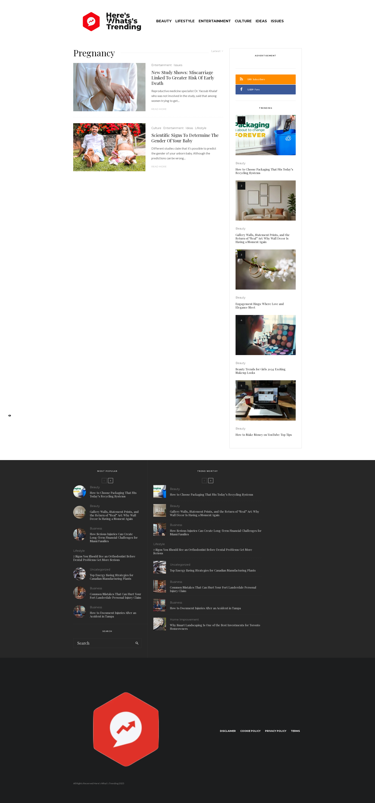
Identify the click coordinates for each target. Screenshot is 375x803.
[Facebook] (8, 386)
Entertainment (215, 21)
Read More (159, 109)
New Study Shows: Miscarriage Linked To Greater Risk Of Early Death (182, 78)
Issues (277, 21)
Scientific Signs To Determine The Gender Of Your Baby (185, 137)
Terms (295, 730)
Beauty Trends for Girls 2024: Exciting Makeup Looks (261, 370)
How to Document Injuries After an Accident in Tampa (113, 614)
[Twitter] (8, 392)
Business (96, 528)
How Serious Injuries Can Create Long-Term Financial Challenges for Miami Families (114, 537)
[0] (8, 416)
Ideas (261, 21)
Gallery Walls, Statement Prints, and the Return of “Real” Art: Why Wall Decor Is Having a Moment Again (263, 238)
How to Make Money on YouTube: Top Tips (264, 434)
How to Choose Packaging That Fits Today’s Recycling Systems (264, 171)
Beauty (163, 21)
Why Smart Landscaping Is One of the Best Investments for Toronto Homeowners (215, 626)
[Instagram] (8, 398)
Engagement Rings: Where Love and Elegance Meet (260, 305)
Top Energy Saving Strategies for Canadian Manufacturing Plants (111, 576)
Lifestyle (185, 21)
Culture (243, 21)
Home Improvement (184, 619)
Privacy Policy (275, 730)
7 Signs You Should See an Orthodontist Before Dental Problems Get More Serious (104, 558)
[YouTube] (8, 404)
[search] (137, 643)
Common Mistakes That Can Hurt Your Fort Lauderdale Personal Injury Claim (115, 595)
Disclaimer (228, 730)
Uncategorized (100, 569)
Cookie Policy (250, 730)
